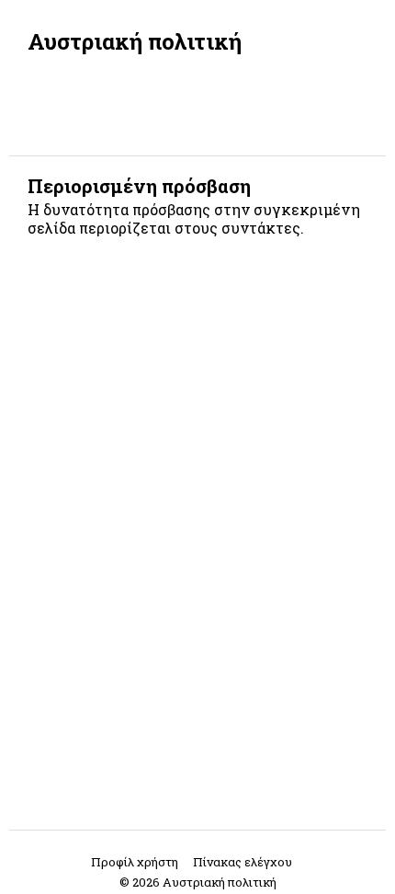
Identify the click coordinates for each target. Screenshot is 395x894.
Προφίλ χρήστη (134, 862)
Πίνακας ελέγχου (242, 862)
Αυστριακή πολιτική (135, 41)
